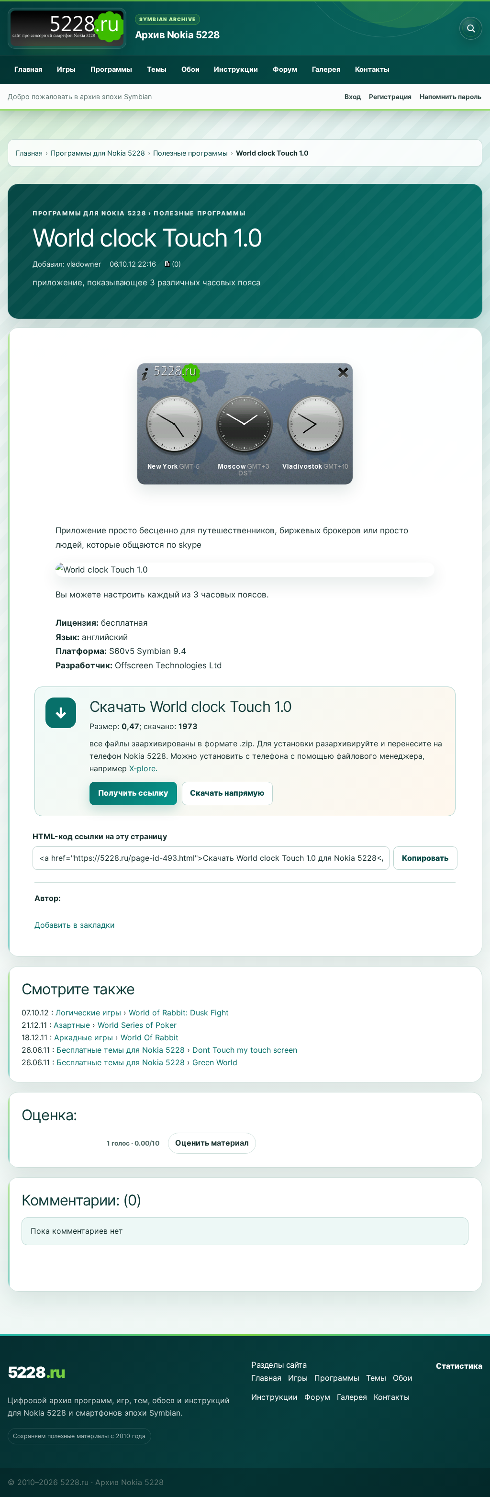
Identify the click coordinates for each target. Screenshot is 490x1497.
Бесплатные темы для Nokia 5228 (120, 1050)
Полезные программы (199, 213)
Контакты (372, 69)
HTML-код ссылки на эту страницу (100, 836)
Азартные (72, 1025)
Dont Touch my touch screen (244, 1050)
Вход (353, 97)
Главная (28, 69)
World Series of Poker (137, 1025)
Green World (214, 1062)
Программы (111, 69)
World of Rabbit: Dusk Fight (179, 1012)
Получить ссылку (133, 793)
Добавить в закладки (74, 925)
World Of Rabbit (149, 1037)
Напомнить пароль (450, 97)
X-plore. (143, 768)
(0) (175, 264)
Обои (190, 69)
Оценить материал (212, 1143)
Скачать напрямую (227, 793)
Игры (66, 69)
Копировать (425, 858)
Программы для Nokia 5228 (89, 213)
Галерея (326, 69)
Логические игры (88, 1012)
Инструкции (236, 69)
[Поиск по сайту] (470, 28)
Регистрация (390, 97)
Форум (285, 69)
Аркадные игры (83, 1037)
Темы (157, 69)
